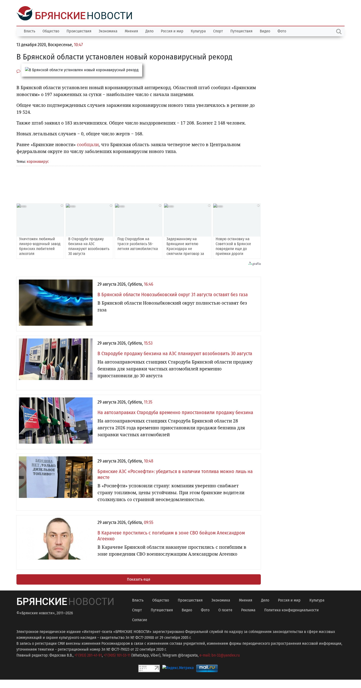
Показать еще (138, 578)
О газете (225, 609)
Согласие (139, 619)
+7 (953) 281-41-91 (88, 654)
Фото (282, 30)
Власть (29, 30)
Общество (50, 30)
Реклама (248, 609)
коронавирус (38, 161)
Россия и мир (172, 30)
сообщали (88, 144)
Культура (198, 30)
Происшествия (79, 30)
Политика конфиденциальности (291, 609)
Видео (265, 30)
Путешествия (241, 30)
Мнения (131, 30)
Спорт (218, 30)
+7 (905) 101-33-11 (117, 654)
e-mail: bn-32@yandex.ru (219, 654)
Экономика (108, 30)
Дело (149, 30)
